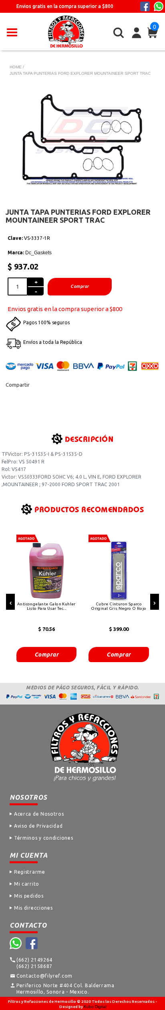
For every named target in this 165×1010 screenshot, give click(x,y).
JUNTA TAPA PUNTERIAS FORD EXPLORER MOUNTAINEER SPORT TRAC (80, 73)
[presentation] (10, 602)
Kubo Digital (95, 1006)
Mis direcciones (33, 907)
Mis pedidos (29, 895)
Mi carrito (26, 883)
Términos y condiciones (43, 837)
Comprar (46, 654)
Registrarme (29, 871)
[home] (66, 32)
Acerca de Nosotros (39, 813)
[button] (12, 31)
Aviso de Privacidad (38, 825)
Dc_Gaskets (38, 252)
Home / (17, 67)
